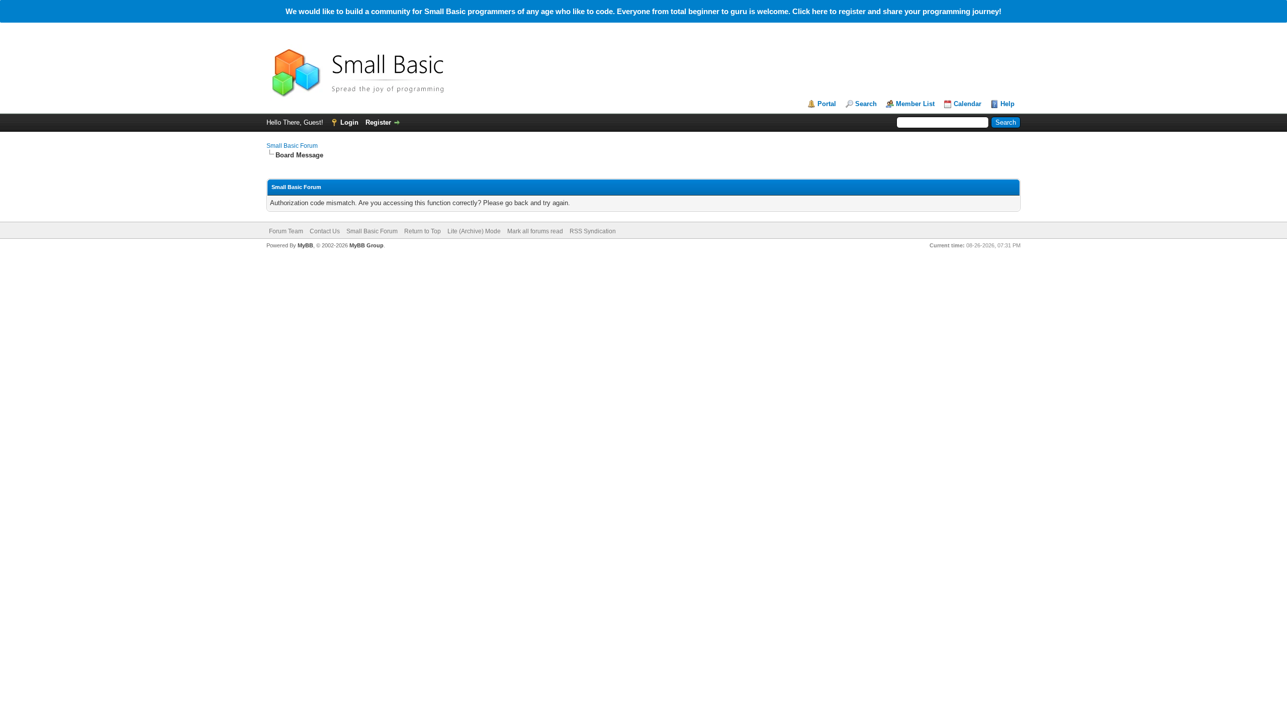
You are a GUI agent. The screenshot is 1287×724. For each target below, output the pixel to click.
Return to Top (422, 231)
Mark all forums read (535, 231)
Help (1007, 104)
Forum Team (286, 231)
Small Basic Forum (292, 145)
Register (378, 122)
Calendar (967, 104)
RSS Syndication (593, 231)
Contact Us (325, 231)
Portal (826, 104)
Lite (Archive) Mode (474, 231)
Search (866, 104)
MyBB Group (366, 245)
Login (349, 122)
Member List (915, 104)
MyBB (305, 245)
